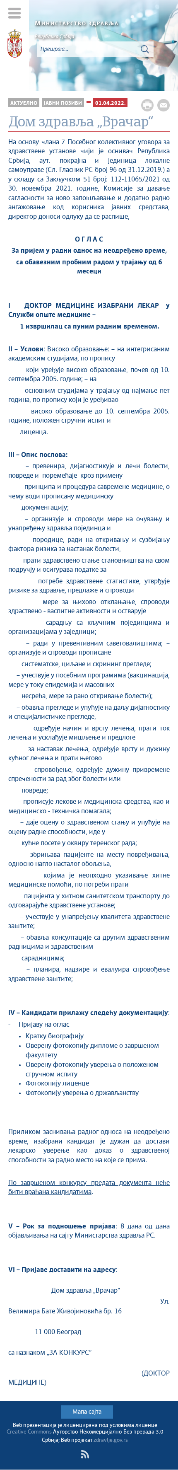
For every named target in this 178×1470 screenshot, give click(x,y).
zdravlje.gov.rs (111, 1440)
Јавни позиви (63, 103)
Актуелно (23, 103)
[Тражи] (145, 49)
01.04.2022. (110, 103)
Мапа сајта (86, 1412)
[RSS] (85, 1454)
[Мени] (14, 13)
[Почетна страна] (14, 44)
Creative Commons (29, 1432)
